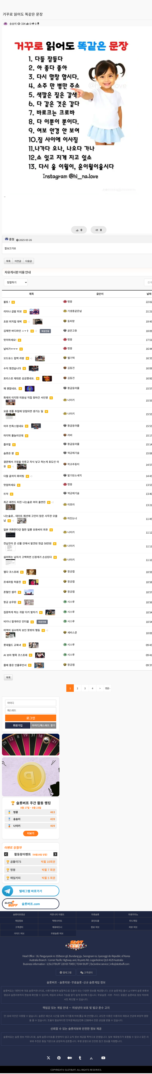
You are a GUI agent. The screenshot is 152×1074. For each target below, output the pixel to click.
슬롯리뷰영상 (19, 914)
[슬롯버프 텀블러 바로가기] (80, 1058)
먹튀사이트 (57, 920)
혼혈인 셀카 (10, 592)
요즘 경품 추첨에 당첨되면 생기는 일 (23, 411)
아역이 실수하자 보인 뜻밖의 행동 (22, 630)
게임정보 (19, 920)
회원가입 (18, 725)
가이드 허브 (19, 933)
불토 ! (7, 302)
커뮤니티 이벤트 (57, 914)
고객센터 (19, 927)
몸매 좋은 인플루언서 (15, 665)
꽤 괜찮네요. (10, 388)
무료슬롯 (95, 914)
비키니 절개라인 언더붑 (16, 621)
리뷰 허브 (133, 927)
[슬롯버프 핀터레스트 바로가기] (59, 1058)
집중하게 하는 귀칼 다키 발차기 (21, 612)
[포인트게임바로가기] (30, 745)
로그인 (30, 718)
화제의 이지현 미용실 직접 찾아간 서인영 (26, 397)
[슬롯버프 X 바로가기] (48, 1058)
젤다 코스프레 (11, 572)
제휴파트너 (57, 927)
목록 (8, 261)
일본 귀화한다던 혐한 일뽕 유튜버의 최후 (26, 529)
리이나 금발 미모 (13, 311)
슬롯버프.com (31, 904)
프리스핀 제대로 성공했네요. (19, 378)
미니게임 (133, 920)
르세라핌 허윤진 (12, 582)
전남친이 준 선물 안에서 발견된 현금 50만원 (27, 543)
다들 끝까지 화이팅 (14, 476)
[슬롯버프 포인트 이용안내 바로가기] (30, 777)
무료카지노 (133, 914)
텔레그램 (66, 972)
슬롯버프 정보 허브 (137, 995)
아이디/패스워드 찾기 (43, 725)
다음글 (28, 261)
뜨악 (6, 494)
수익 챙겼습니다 (12, 368)
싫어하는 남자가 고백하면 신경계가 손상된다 (28, 557)
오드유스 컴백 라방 (14, 358)
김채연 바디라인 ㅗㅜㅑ (16, 331)
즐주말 (7, 444)
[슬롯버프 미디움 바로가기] (70, 1058)
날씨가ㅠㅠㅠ (11, 349)
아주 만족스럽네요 (13, 426)
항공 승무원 (10, 602)
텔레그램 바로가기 (30, 891)
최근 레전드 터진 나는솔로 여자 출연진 (25, 502)
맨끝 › (107, 688)
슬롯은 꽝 (9, 453)
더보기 (30, 833)
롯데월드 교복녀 (12, 645)
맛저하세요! (10, 340)
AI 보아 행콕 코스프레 (15, 655)
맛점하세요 (9, 485)
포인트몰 (95, 920)
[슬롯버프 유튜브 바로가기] (103, 1058)
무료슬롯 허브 (57, 933)
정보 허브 (95, 927)
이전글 (18, 261)
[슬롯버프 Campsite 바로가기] (91, 1058)
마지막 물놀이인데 (13, 435)
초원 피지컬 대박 (13, 321)
